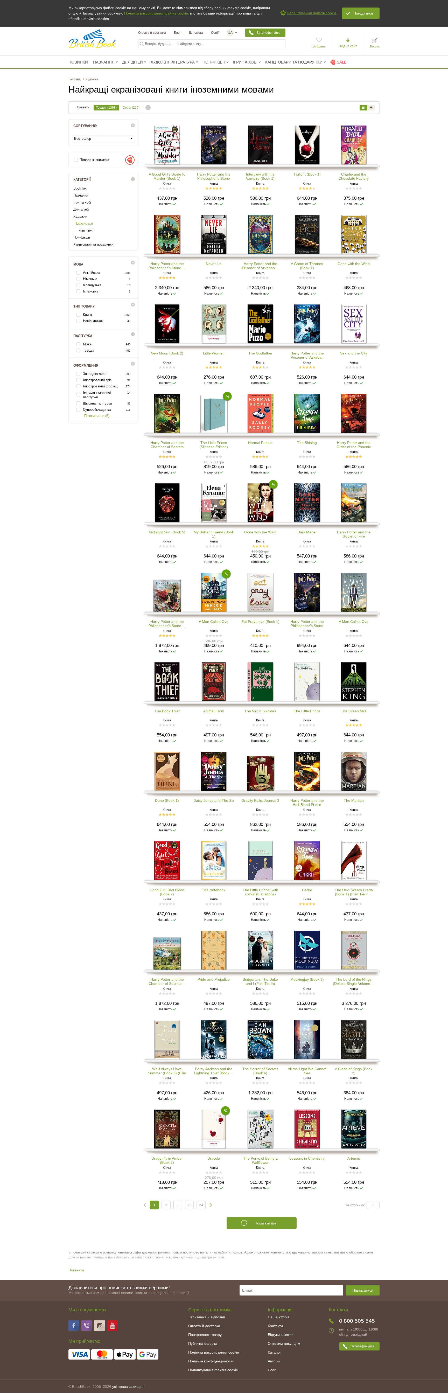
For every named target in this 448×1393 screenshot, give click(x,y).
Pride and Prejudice (214, 979)
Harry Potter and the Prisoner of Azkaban (307, 355)
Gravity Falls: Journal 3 (260, 800)
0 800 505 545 (357, 1321)
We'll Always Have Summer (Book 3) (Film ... (167, 1071)
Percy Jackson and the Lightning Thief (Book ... (213, 1071)
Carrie (307, 890)
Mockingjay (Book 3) (307, 979)
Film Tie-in (86, 230)
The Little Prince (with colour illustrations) (260, 892)
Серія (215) (131, 107)
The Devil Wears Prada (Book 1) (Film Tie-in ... (354, 892)
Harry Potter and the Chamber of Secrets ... (167, 981)
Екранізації (84, 223)
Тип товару (85, 306)
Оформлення (86, 365)
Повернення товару (205, 1335)
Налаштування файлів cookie (213, 1370)
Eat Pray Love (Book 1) (260, 621)
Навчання (80, 195)
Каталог (274, 1352)
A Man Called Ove (213, 621)
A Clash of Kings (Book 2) (353, 1071)
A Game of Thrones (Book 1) (307, 266)
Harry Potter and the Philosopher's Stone (213, 176)
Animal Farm (213, 711)
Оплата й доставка (152, 32)
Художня (80, 216)
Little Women (214, 353)
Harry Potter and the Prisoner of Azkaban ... (260, 266)
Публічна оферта (202, 1343)
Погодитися (363, 13)
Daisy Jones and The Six (213, 800)
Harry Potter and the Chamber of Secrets (167, 445)
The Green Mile (354, 711)
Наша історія (279, 1317)
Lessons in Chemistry (307, 1158)
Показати (76, 1270)
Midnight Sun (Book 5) (167, 532)
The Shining (307, 443)
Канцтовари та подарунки (93, 244)
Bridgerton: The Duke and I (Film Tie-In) (260, 981)
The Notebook (213, 890)
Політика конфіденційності (210, 1361)
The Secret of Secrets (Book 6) (260, 1071)
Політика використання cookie (213, 1352)
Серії (215, 32)
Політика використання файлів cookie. (156, 13)
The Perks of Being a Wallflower (260, 1160)
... (177, 1205)
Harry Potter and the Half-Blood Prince (307, 802)
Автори (274, 1361)
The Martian (354, 800)
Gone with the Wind (354, 264)
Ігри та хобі (82, 202)
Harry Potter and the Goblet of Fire (353, 534)
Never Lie (214, 264)
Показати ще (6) (96, 416)
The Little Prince (307, 711)
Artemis (353, 1158)
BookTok (80, 188)
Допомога (196, 32)
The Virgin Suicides (260, 711)
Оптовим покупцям (284, 1343)
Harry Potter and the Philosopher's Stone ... (167, 266)
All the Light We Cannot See (307, 1071)
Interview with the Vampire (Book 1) (260, 176)
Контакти (275, 1326)
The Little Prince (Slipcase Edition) (213, 445)
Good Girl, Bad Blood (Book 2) (167, 892)
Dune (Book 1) (167, 800)
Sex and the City (353, 353)
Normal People (260, 443)
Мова (79, 264)
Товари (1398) (106, 107)
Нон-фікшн (81, 237)
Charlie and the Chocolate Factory (354, 176)
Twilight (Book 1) (307, 174)
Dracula (213, 1158)
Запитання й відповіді (206, 1317)
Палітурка (83, 336)
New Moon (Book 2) (167, 353)
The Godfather (260, 353)
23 (189, 1205)
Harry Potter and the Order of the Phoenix (354, 445)
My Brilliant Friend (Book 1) (214, 534)
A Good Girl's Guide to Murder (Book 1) (167, 176)
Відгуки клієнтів (280, 1335)
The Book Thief (167, 711)
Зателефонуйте (268, 32)
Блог (177, 32)
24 (201, 1205)
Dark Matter (307, 532)
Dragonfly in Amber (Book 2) (167, 1160)
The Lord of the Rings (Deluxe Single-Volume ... (353, 981)
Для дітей (81, 209)
